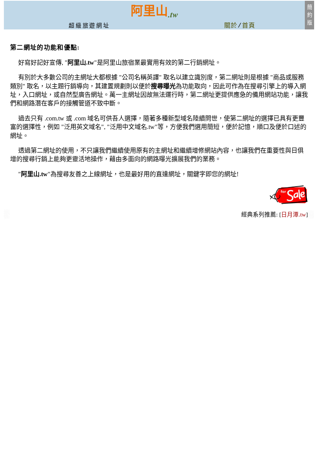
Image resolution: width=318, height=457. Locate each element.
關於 (231, 25)
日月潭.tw (293, 214)
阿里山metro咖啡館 (7, 215)
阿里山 (149, 11)
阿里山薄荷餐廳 (311, 217)
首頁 (249, 25)
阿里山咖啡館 (7, 217)
